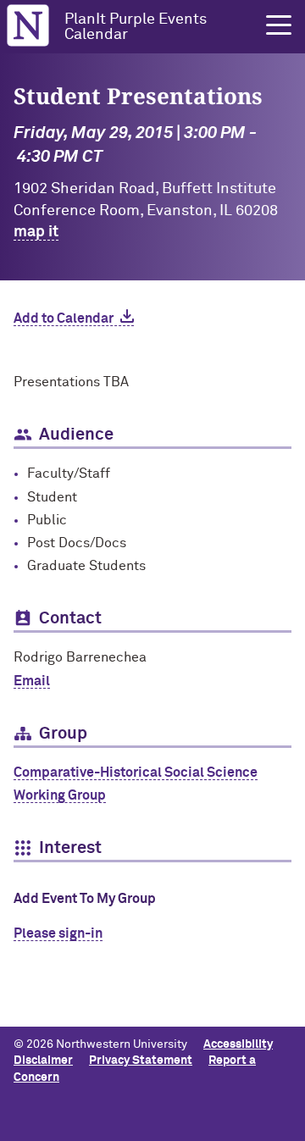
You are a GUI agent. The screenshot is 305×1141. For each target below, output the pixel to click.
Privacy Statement (140, 1060)
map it (36, 232)
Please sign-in (58, 933)
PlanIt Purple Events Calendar (135, 27)
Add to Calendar (64, 318)
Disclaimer (43, 1060)
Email (32, 681)
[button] (278, 25)
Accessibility (238, 1044)
